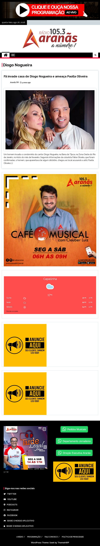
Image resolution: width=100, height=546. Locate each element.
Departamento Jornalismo (77, 441)
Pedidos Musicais (76, 429)
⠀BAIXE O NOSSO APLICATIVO (20, 521)
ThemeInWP (63, 542)
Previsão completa (12, 311)
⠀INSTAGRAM (11, 510)
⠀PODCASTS (11, 505)
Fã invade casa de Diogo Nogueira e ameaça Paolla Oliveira (45, 76)
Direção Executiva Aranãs (77, 453)
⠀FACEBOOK (11, 515)
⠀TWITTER (11, 494)
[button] (6, 447)
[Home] (6, 55)
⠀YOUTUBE (11, 499)
